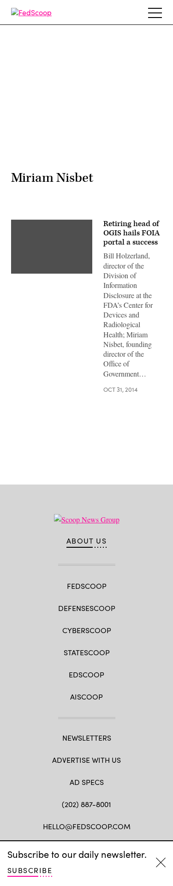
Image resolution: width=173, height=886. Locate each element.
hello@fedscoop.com (87, 826)
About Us (86, 540)
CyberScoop (86, 630)
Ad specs (87, 782)
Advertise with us (86, 760)
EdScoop (86, 674)
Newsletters (86, 737)
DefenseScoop (86, 608)
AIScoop (86, 696)
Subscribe (29, 870)
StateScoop (87, 652)
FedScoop (87, 586)
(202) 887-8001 (86, 804)
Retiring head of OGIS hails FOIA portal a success (131, 233)
